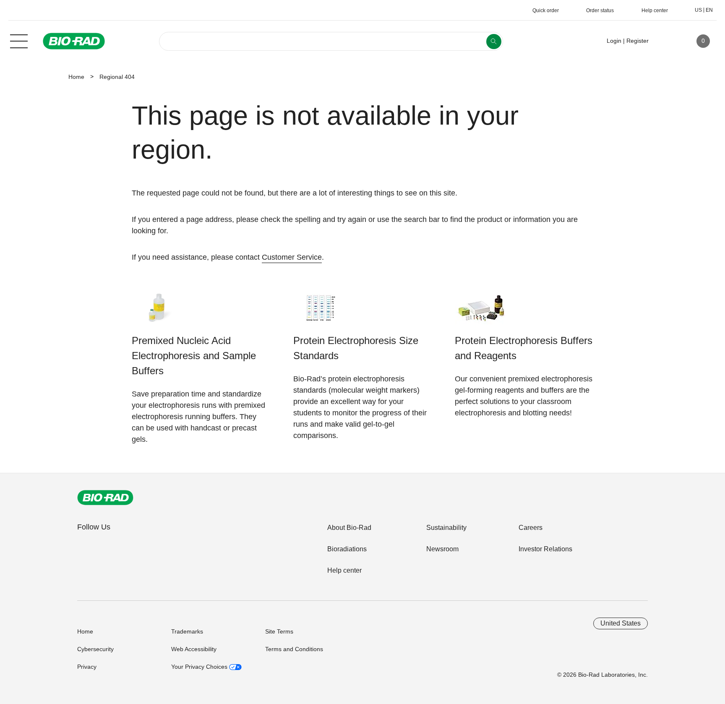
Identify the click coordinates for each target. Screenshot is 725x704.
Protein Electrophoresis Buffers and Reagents (523, 348)
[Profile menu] (667, 41)
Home (76, 76)
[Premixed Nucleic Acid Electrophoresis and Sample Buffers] (158, 312)
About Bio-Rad (349, 527)
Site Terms (279, 631)
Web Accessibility (193, 649)
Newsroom (442, 549)
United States (620, 623)
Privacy (86, 666)
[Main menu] (18, 40)
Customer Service (292, 257)
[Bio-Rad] (105, 497)
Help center (344, 570)
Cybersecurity (95, 649)
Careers (530, 527)
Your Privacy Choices (200, 666)
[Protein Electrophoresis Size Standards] (319, 312)
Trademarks (187, 631)
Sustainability (446, 527)
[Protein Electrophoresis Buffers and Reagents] (481, 312)
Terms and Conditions (294, 649)
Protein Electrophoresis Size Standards (355, 348)
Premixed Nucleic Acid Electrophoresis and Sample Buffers (194, 355)
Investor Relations (545, 549)
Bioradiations (347, 549)
